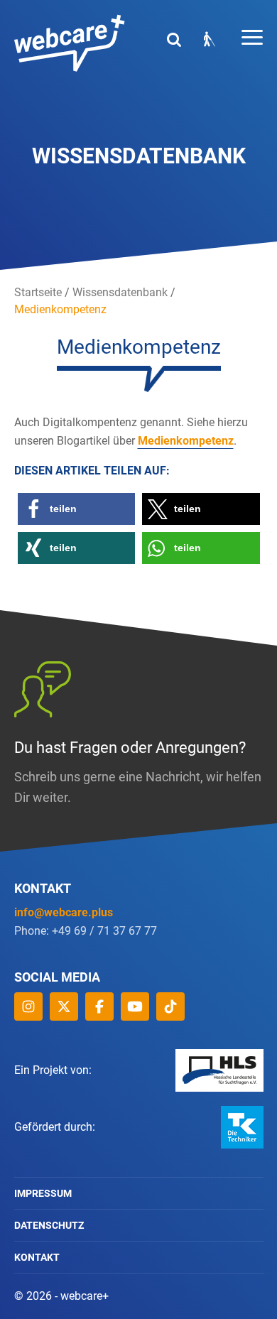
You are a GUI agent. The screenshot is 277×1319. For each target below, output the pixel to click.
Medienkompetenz (186, 440)
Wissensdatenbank (120, 292)
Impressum (43, 1193)
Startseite (38, 292)
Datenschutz (49, 1225)
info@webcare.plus (63, 912)
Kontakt (37, 1257)
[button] (77, 509)
